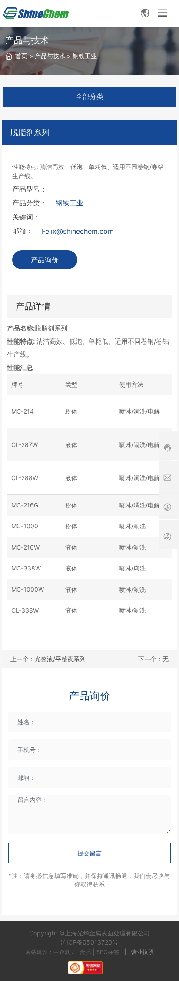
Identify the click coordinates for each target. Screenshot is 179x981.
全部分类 (89, 96)
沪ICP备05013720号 (89, 942)
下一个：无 (153, 659)
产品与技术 (50, 56)
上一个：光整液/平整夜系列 (48, 659)
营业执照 (142, 951)
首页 (21, 56)
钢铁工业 (85, 56)
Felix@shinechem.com (78, 231)
